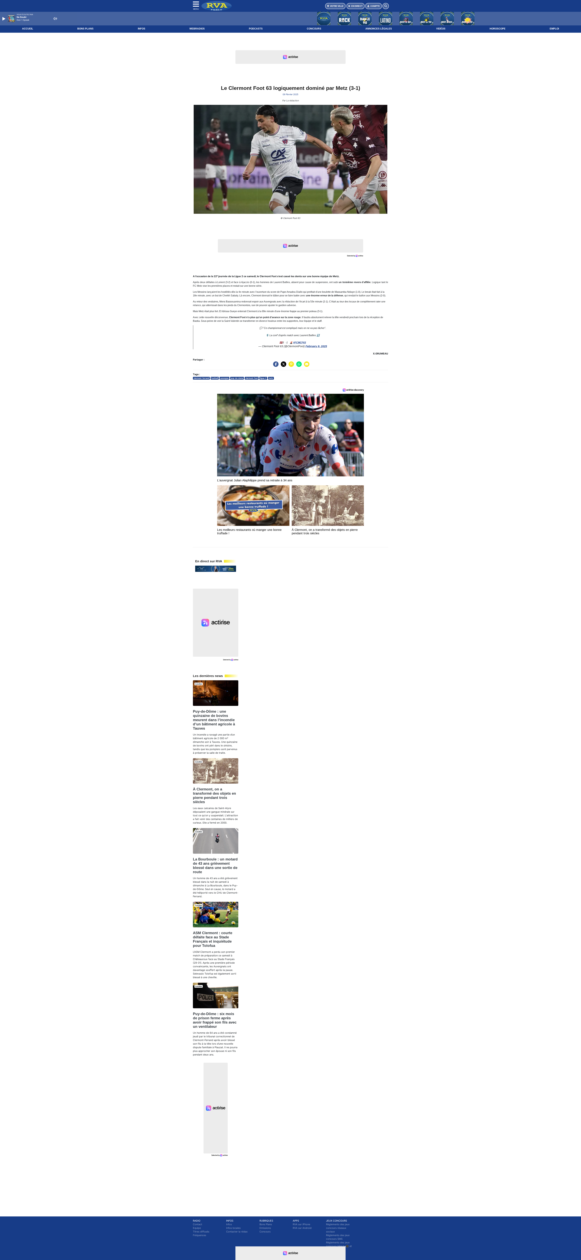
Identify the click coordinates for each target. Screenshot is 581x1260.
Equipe (197, 1227)
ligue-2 (263, 378)
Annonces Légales (378, 28)
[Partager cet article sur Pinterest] (290, 365)
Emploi (554, 28)
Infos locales (233, 1227)
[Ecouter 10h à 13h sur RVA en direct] (215, 568)
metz (271, 378)
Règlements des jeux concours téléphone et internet (339, 1246)
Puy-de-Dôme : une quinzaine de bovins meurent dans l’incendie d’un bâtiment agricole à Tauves (214, 719)
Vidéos (440, 28)
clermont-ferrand (201, 378)
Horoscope (498, 28)
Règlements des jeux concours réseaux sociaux (338, 1228)
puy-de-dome (237, 378)
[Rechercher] (385, 6)
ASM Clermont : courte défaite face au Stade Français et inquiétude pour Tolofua (212, 939)
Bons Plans (85, 28)
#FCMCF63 (299, 342)
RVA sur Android (302, 1227)
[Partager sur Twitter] (282, 365)
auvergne (224, 378)
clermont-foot (251, 378)
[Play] (4, 19)
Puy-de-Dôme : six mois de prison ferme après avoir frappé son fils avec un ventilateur (214, 1020)
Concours (314, 28)
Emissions (265, 1227)
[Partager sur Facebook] (275, 365)
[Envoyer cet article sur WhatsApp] (298, 365)
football (214, 378)
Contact (197, 1224)
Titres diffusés (201, 1231)
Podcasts (256, 28)
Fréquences (199, 1235)
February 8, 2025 (316, 346)
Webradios (197, 28)
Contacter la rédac (237, 1231)
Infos (141, 28)
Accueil (27, 28)
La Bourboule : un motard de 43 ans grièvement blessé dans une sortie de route (215, 865)
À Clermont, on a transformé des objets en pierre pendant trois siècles (214, 795)
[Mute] (55, 18)
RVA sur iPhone (301, 1224)
